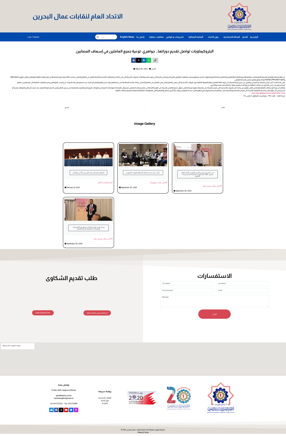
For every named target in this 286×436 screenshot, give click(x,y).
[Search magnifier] (97, 36)
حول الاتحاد (213, 37)
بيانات (159, 182)
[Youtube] (66, 410)
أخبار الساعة (108, 182)
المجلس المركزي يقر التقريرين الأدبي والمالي (88, 173)
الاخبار (245, 37)
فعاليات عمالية (156, 37)
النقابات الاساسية (104, 398)
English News (127, 37)
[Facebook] (56, 410)
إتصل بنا (140, 37)
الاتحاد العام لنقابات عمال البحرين (78, 16)
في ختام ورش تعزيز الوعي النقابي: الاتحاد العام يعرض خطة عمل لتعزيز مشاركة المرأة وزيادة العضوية (197, 174)
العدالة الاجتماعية (231, 37)
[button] (133, 60)
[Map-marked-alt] (51, 410)
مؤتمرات (153, 182)
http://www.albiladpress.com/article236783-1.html (268, 93)
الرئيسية (254, 37)
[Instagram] (76, 410)
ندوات (214, 186)
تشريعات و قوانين (175, 37)
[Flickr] (71, 410)
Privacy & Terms (143, 432)
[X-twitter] (61, 410)
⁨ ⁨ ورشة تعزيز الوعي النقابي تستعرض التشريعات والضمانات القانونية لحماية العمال (88, 228)
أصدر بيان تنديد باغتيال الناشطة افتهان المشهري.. (143, 173)
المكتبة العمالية (195, 37)
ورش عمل (207, 186)
